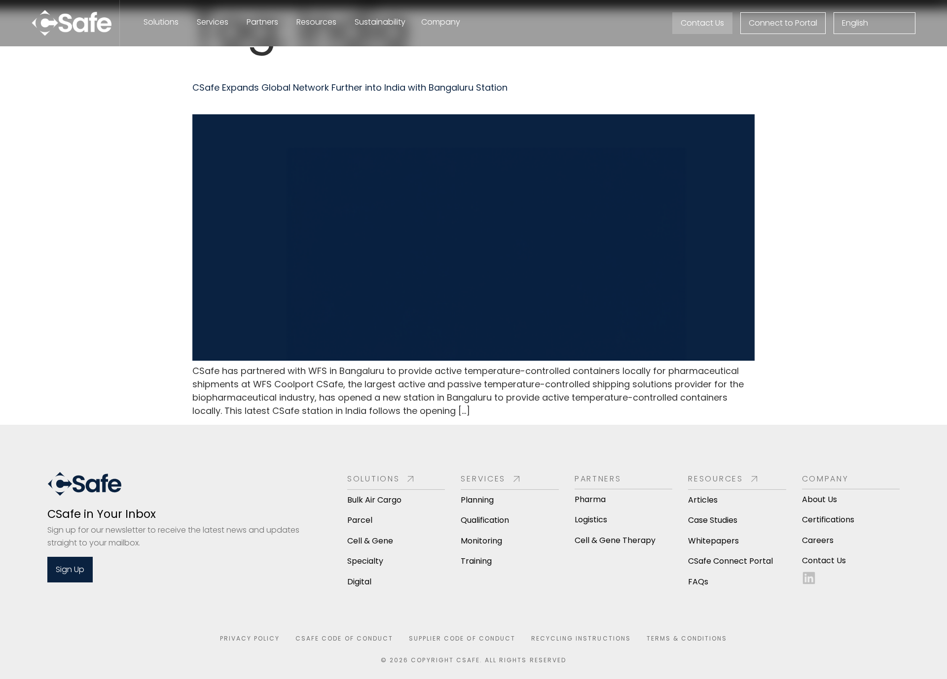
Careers (818, 540)
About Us (819, 499)
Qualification (485, 520)
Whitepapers (713, 540)
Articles (703, 500)
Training (476, 561)
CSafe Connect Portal (730, 561)
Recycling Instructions (581, 638)
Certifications (828, 519)
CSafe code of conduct (344, 638)
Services (483, 478)
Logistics (591, 519)
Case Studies (712, 520)
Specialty (365, 561)
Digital (359, 581)
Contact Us (824, 560)
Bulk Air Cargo (374, 500)
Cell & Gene (370, 540)
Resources (715, 478)
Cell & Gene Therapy (615, 540)
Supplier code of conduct (462, 638)
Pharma (590, 499)
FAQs (698, 581)
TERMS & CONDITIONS (687, 638)
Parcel (359, 520)
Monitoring (481, 540)
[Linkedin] (809, 578)
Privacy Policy (250, 638)
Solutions (373, 478)
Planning (477, 500)
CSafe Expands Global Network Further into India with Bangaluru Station (350, 87)
